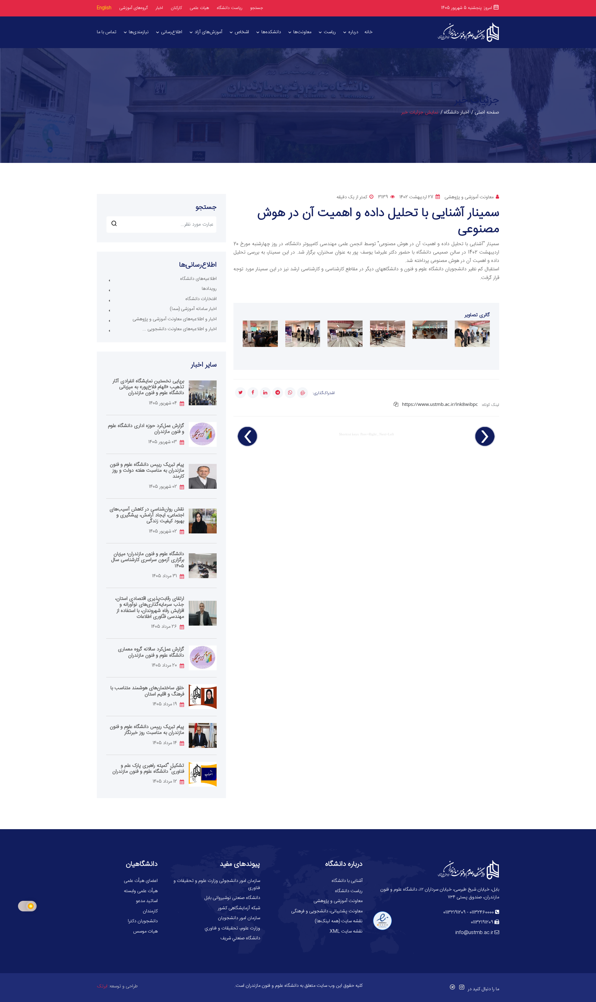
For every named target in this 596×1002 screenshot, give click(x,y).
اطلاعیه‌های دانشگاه (198, 279)
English (104, 8)
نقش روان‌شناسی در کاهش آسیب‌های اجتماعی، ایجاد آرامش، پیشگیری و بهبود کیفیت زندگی (147, 515)
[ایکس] (240, 392)
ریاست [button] (330, 32)
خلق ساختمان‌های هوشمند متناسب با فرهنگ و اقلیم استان (147, 691)
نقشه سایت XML (346, 931)
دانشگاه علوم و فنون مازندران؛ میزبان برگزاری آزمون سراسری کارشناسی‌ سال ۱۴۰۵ (147, 560)
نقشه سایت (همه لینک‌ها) (339, 921)
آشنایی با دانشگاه (347, 881)
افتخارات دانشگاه (201, 299)
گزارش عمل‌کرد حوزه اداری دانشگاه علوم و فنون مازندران (146, 429)
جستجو (256, 8)
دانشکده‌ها (271, 32)
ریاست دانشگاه (229, 8)
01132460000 (482, 912)
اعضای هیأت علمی (141, 881)
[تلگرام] (277, 392)
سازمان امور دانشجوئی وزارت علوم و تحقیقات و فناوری (217, 884)
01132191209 (454, 912)
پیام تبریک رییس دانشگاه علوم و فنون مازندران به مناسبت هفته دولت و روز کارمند (147, 471)
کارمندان (150, 911)
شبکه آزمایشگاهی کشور (239, 908)
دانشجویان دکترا (143, 921)
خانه (368, 32)
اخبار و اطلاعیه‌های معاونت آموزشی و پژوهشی (175, 319)
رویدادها (209, 289)
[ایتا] (302, 392)
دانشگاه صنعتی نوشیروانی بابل (232, 898)
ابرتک (102, 986)
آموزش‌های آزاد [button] (208, 32)
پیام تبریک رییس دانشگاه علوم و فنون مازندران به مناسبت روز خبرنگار (147, 730)
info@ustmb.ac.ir (474, 933)
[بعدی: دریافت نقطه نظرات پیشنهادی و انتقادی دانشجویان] (247, 436)
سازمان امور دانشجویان (239, 918)
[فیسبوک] (252, 392)
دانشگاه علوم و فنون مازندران (272, 986)
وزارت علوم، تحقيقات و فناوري (232, 928)
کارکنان (176, 8)
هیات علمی (199, 8)
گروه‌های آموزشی (133, 8)
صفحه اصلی (487, 112)
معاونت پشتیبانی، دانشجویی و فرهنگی (327, 911)
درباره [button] (353, 32)
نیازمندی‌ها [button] (139, 32)
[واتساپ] (290, 392)
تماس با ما (106, 32)
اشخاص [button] (242, 32)
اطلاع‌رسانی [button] (171, 32)
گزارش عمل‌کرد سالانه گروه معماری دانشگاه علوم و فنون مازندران (151, 652)
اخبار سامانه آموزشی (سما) (193, 309)
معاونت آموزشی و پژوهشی (338, 901)
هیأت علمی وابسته (141, 891)
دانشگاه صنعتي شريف (240, 938)
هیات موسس (145, 931)
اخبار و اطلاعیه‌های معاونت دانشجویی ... (179, 329)
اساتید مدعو (147, 901)
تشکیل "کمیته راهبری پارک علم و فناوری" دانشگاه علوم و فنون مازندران (148, 769)
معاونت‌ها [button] (302, 32)
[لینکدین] (265, 392)
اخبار (159, 8)
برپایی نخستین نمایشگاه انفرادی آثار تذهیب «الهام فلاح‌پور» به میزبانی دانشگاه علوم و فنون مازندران (148, 387)
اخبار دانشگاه (456, 112)
